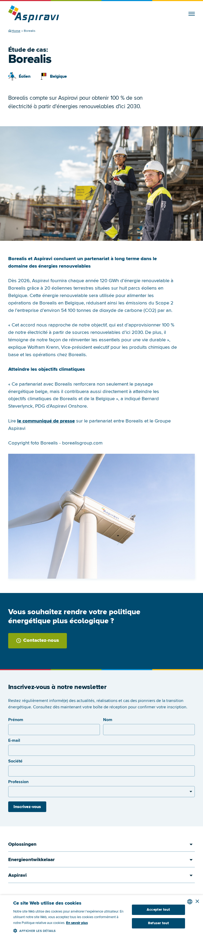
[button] (69, 930)
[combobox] (189, 901)
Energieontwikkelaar (31, 860)
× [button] (197, 902)
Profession (18, 781)
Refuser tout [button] (158, 923)
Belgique (58, 76)
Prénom (15, 719)
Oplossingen (22, 844)
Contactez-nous (41, 640)
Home (16, 31)
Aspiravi (17, 875)
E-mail (14, 740)
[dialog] (101, 916)
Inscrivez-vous (27, 806)
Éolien (24, 76)
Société (15, 761)
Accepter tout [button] (158, 910)
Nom (107, 719)
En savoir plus (77, 923)
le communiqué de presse (46, 421)
